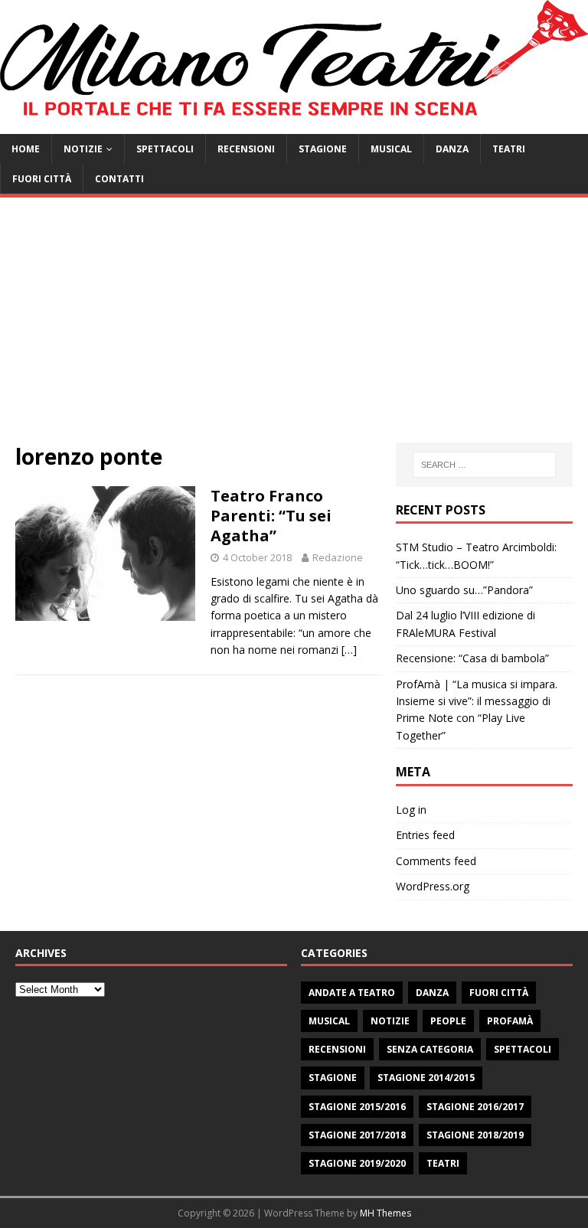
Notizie (83, 148)
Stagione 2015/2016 (357, 1106)
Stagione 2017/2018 (357, 1134)
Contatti (119, 178)
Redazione (337, 557)
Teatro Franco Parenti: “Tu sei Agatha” (271, 515)
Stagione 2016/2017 (475, 1106)
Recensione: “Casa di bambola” (472, 658)
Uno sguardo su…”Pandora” (464, 590)
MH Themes (385, 1213)
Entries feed (425, 835)
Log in (411, 809)
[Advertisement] (294, 327)
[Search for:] (484, 465)
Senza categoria (430, 1049)
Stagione (323, 148)
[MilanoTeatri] (294, 125)
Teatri (508, 148)
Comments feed (436, 861)
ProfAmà (510, 1020)
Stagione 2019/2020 (357, 1163)
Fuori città (41, 178)
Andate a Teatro (352, 992)
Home (25, 148)
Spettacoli (165, 148)
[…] (349, 649)
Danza (452, 148)
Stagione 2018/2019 (475, 1134)
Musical (391, 148)
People (448, 1020)
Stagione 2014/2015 (426, 1077)
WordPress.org (432, 886)
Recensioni (246, 148)
